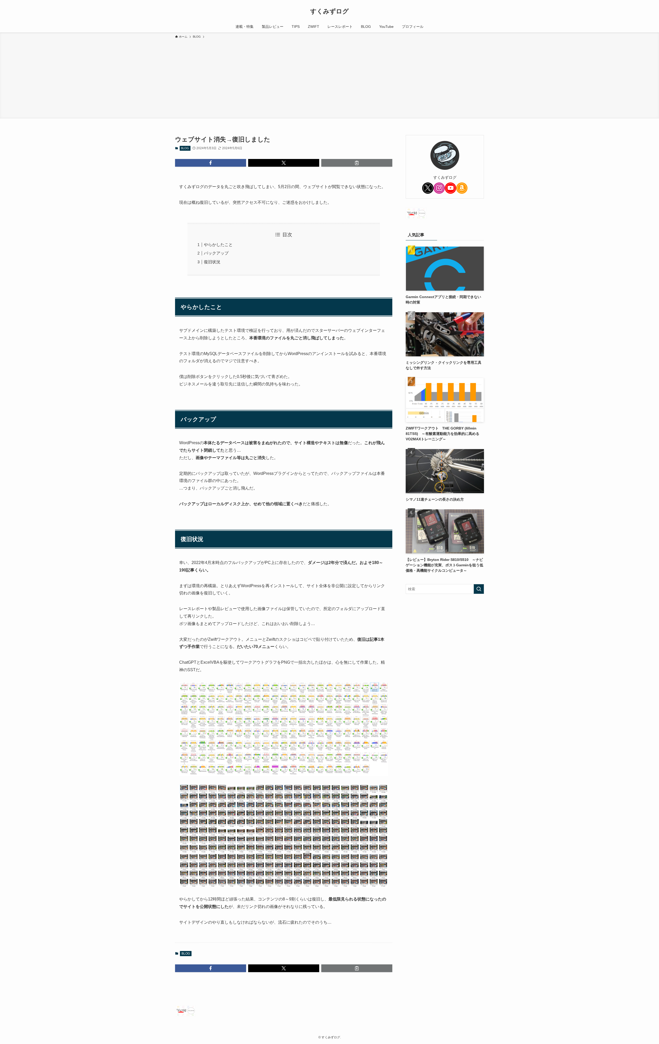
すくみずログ (329, 11)
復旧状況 (212, 262)
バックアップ (216, 253)
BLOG (185, 148)
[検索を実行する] (479, 589)
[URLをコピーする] (356, 163)
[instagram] (439, 188)
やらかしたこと (218, 244)
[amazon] (461, 188)
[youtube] (450, 188)
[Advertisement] (329, 78)
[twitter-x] (427, 188)
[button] (210, 163)
